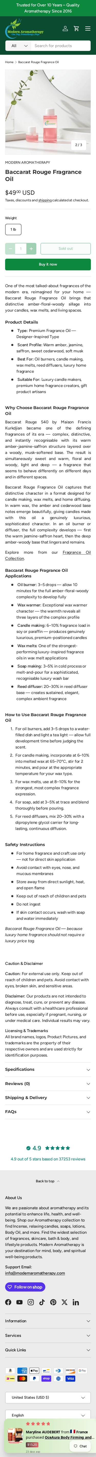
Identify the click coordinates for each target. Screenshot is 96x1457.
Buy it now (48, 264)
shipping (45, 200)
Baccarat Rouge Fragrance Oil (38, 62)
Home (9, 62)
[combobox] (48, 45)
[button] (76, 28)
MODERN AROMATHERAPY (27, 162)
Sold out (66, 248)
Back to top (45, 1181)
